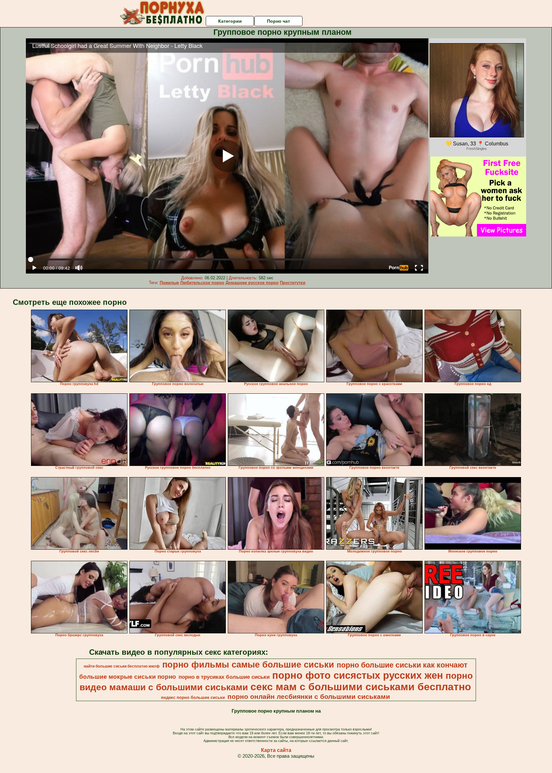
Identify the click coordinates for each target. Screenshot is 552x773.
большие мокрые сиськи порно (127, 676)
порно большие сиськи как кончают (402, 665)
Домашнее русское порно (252, 282)
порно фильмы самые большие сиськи (248, 664)
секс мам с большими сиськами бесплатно (360, 686)
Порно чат (278, 21)
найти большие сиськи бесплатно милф (122, 666)
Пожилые (169, 282)
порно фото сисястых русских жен (357, 675)
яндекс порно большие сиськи (193, 697)
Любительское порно (202, 282)
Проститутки (292, 282)
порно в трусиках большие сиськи (224, 677)
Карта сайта (276, 750)
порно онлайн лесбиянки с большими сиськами (308, 696)
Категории (230, 21)
